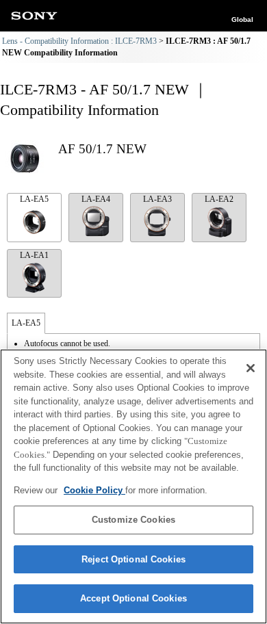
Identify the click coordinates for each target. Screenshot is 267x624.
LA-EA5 (34, 199)
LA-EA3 (157, 199)
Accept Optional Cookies (133, 598)
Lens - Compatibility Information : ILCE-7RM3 (79, 41)
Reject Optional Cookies (133, 559)
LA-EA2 (219, 199)
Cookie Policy (94, 490)
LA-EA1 (34, 255)
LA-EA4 (95, 199)
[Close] (251, 368)
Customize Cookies (133, 520)
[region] (133, 486)
